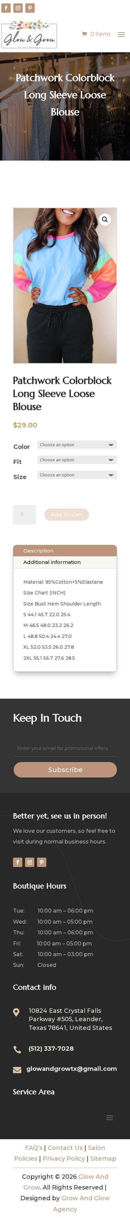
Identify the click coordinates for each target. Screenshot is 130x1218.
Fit (17, 462)
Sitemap (103, 1158)
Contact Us (65, 1148)
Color (21, 447)
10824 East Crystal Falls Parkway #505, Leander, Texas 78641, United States (70, 1019)
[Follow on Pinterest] (30, 8)
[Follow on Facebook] (6, 8)
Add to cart (66, 514)
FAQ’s (33, 1148)
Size (20, 477)
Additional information (52, 562)
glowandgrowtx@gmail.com (71, 1068)
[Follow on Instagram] (18, 8)
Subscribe (65, 770)
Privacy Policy (64, 1158)
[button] (105, 220)
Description (38, 550)
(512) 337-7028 (51, 1048)
